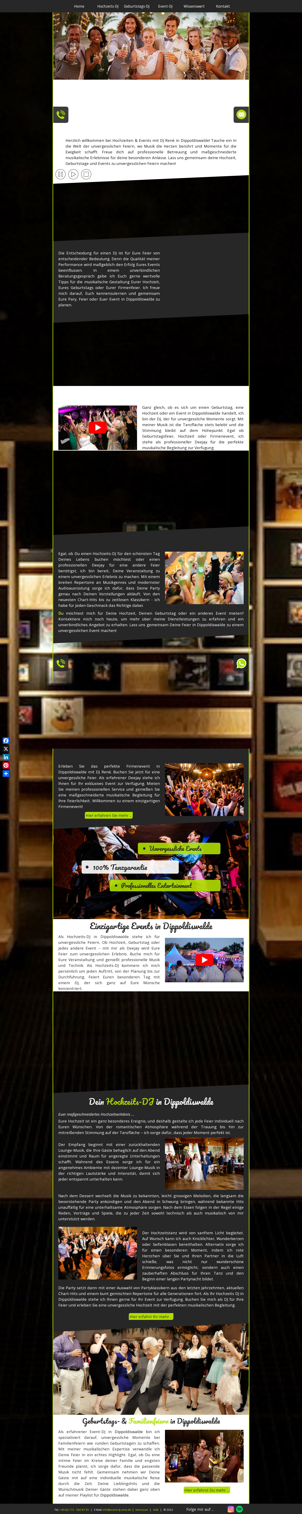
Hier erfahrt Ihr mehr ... (151, 1316)
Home (79, 6)
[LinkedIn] (6, 757)
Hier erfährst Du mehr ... (206, 1490)
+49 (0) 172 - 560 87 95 (74, 1510)
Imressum (142, 1510)
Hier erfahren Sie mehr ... (109, 815)
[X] (6, 749)
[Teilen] (6, 773)
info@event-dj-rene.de (117, 1510)
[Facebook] (6, 741)
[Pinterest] (6, 765)
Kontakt (223, 6)
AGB (155, 1510)
